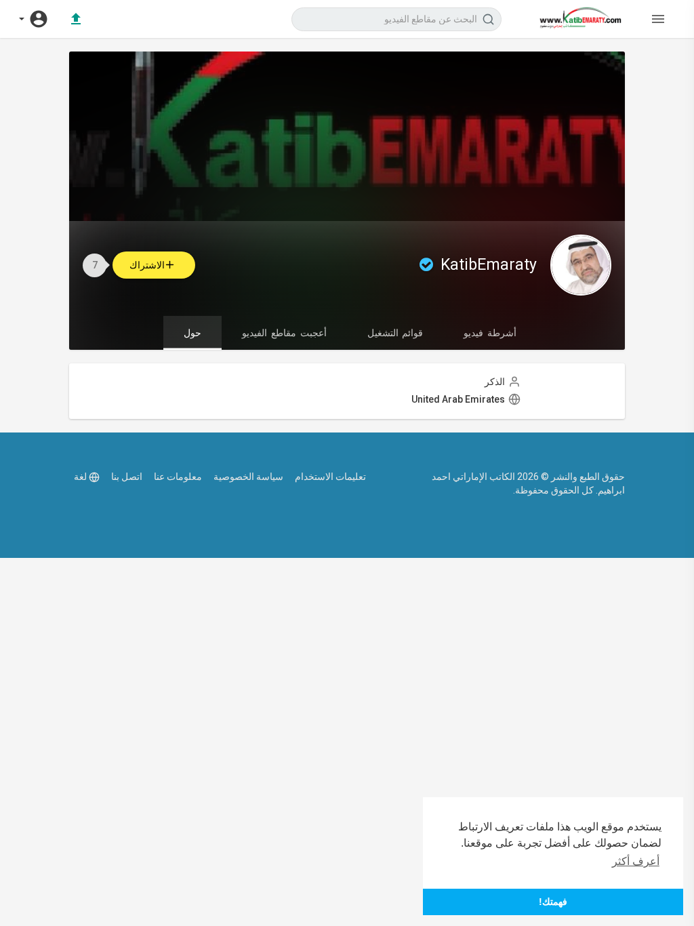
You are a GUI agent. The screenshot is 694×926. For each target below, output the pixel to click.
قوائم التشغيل (395, 332)
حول (192, 332)
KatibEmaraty (486, 265)
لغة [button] (80, 476)
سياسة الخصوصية (248, 476)
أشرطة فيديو (490, 332)
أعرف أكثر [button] (635, 861)
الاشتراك (147, 265)
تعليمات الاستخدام (330, 476)
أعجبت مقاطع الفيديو (284, 332)
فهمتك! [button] (553, 901)
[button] (34, 19)
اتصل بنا (126, 476)
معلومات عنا (178, 476)
